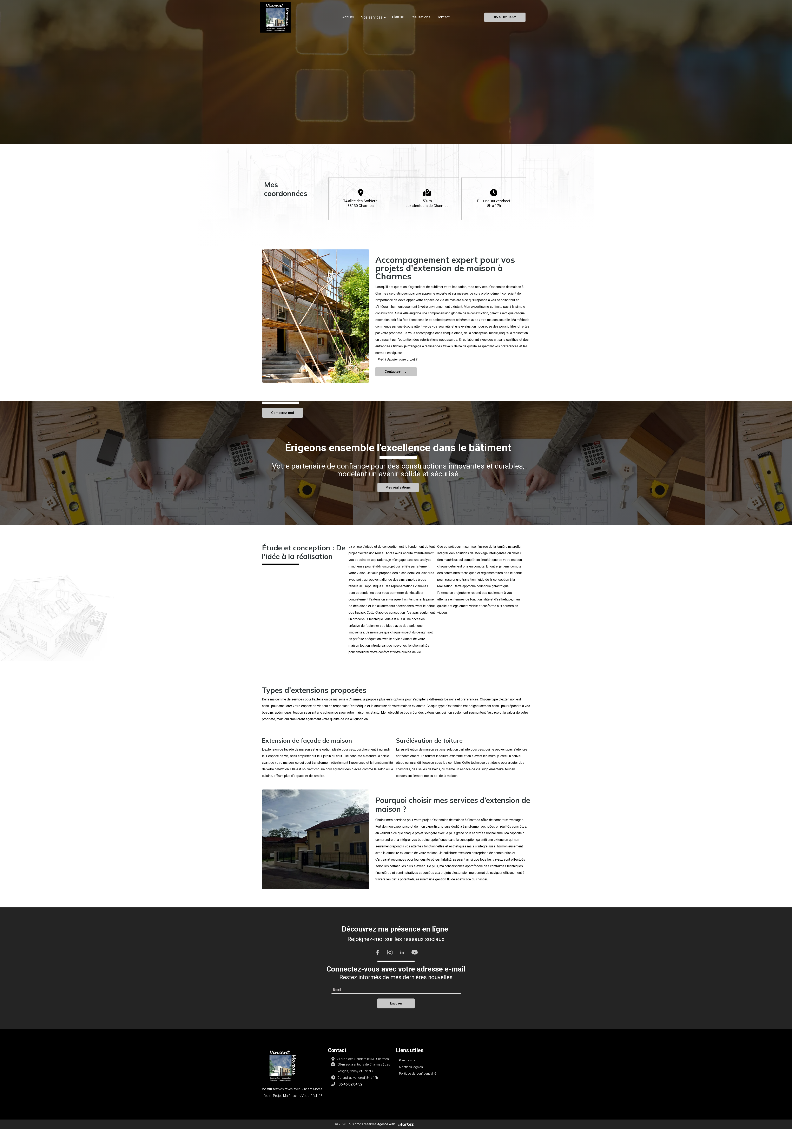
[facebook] (377, 952)
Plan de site (407, 1060)
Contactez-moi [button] (282, 413)
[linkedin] (402, 952)
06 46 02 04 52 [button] (505, 17)
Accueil (348, 17)
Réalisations (420, 17)
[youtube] (414, 952)
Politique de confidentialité (417, 1073)
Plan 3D (398, 17)
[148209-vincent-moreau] (275, 17)
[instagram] (390, 952)
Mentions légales (411, 1067)
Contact (443, 17)
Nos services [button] (372, 17)
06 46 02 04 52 (350, 1084)
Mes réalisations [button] (398, 487)
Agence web (386, 1124)
